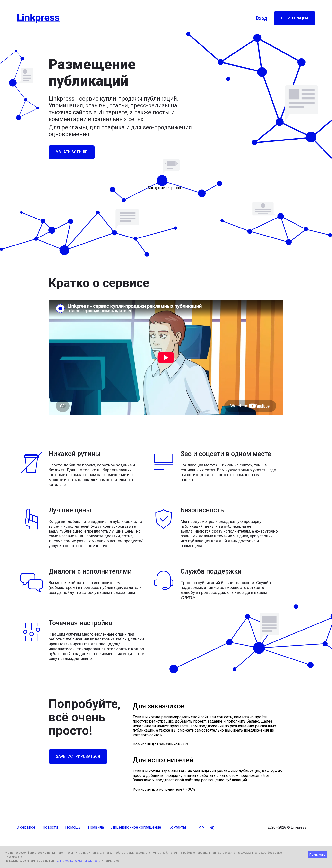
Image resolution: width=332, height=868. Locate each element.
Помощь (73, 827)
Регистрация (294, 18)
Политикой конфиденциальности (78, 860)
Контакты (177, 827)
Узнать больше (71, 152)
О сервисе (26, 827)
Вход (261, 18)
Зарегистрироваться (78, 756)
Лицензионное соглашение (136, 827)
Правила (96, 827)
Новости (50, 827)
